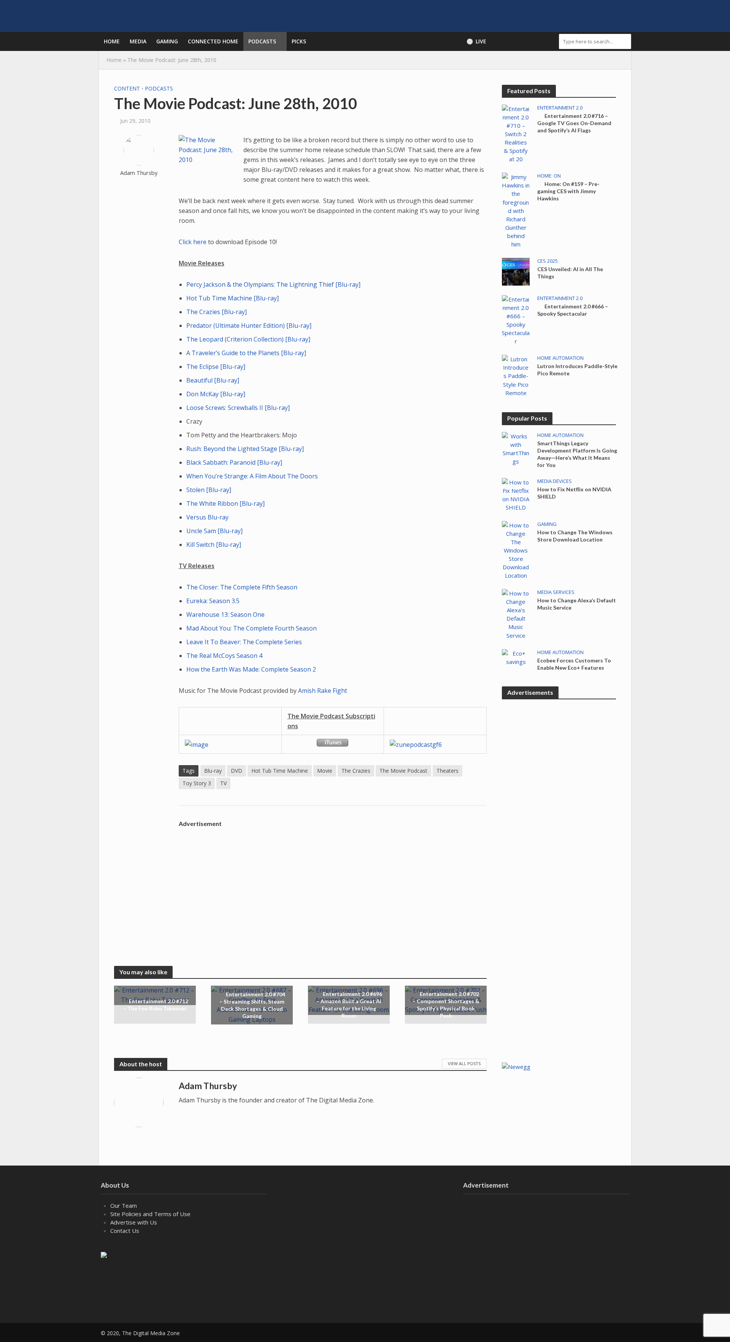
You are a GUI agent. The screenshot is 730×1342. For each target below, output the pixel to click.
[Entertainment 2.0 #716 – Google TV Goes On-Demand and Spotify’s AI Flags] (516, 133)
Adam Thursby (138, 172)
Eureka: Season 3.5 (213, 601)
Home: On (549, 176)
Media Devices (554, 481)
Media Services (555, 592)
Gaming (167, 41)
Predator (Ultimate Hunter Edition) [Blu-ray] (248, 325)
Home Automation (560, 358)
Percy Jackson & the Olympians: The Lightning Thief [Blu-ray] (273, 284)
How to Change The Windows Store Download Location (575, 536)
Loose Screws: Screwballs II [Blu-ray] (238, 407)
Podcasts (262, 41)
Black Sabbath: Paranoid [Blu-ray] (234, 462)
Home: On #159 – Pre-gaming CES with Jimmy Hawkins (568, 191)
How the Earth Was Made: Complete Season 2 (251, 669)
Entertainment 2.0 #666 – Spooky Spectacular (572, 310)
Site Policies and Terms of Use (150, 1214)
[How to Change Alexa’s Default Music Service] (516, 613)
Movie (324, 770)
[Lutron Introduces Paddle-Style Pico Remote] (516, 375)
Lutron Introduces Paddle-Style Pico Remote (577, 369)
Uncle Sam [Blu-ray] (214, 531)
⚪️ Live (476, 41)
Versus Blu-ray (207, 517)
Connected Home (213, 41)
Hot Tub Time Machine (279, 770)
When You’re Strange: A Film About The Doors (252, 476)
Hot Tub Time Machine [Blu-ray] (232, 298)
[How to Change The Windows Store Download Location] (516, 549)
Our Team (123, 1205)
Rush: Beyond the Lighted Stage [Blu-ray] (245, 449)
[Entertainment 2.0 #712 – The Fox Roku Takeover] (155, 995)
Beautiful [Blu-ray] (212, 380)
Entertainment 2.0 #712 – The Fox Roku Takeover (155, 1005)
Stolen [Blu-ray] (208, 490)
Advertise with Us (133, 1222)
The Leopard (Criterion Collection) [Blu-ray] (248, 339)
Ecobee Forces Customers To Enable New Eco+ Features (574, 664)
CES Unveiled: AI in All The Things (570, 273)
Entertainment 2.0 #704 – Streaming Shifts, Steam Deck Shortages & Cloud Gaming (252, 1005)
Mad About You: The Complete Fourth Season (251, 628)
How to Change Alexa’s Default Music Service (576, 604)
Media (138, 41)
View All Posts (464, 1063)
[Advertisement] (333, 884)
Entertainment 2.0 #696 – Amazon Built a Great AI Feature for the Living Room (349, 1005)
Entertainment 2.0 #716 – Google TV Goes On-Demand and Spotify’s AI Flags (574, 123)
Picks (299, 41)
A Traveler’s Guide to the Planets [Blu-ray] (246, 353)
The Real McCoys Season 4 (224, 655)
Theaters (447, 770)
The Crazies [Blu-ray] (216, 312)
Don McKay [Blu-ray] (215, 394)
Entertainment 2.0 (559, 108)
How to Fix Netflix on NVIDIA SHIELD (574, 493)
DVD (236, 770)
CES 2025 (547, 261)
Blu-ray (213, 770)
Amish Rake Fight (322, 690)
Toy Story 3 (196, 783)
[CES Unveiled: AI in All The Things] (516, 271)
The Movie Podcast (403, 770)
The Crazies (355, 770)
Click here (192, 242)
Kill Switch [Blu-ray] (213, 544)
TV (223, 783)
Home (112, 41)
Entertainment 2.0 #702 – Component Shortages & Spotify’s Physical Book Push (446, 1005)
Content (127, 88)
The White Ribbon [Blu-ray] (225, 503)
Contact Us (124, 1230)
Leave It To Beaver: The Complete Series (244, 642)
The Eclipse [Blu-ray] (215, 366)
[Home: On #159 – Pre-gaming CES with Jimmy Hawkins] (516, 210)
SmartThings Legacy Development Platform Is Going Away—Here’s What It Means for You (577, 454)
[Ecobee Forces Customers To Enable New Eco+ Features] (516, 657)
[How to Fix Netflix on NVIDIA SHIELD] (516, 494)
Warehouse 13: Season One (225, 614)
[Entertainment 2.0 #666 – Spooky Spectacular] (516, 319)
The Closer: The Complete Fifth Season (241, 587)
